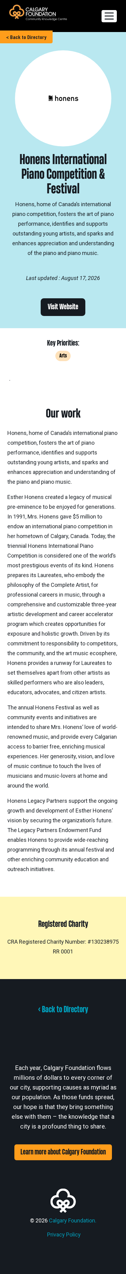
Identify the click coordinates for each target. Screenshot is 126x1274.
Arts (63, 356)
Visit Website (63, 307)
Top (119, 1265)
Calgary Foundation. (72, 1220)
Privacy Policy (64, 1234)
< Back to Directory (26, 37)
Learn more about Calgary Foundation (63, 1152)
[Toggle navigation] (109, 16)
